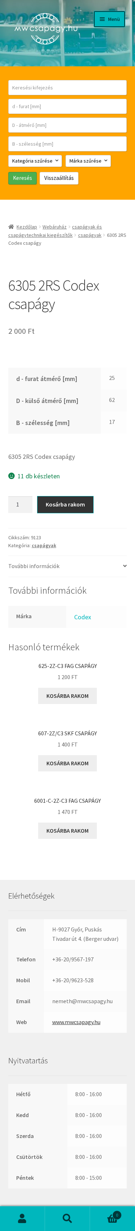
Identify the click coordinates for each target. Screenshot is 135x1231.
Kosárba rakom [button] (67, 695)
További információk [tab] (33, 566)
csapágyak (90, 235)
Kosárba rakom (65, 504)
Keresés (67, 1218)
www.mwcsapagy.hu (76, 1022)
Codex (82, 617)
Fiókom (22, 1218)
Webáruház (54, 226)
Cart (104, 1212)
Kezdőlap (27, 226)
